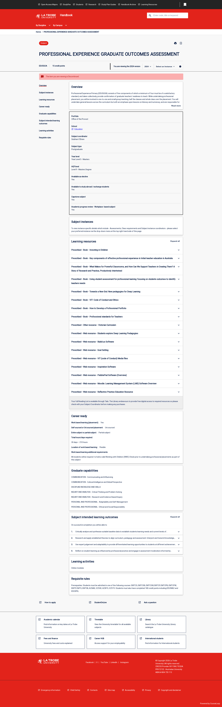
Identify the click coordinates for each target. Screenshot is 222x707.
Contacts (94, 690)
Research (92, 4)
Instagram (124, 662)
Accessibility (130, 690)
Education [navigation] (79, 129)
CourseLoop (215, 703)
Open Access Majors (49, 4)
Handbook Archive (128, 4)
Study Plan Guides (108, 4)
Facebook (90, 662)
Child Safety (75, 690)
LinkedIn (114, 662)
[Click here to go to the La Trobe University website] (46, 16)
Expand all (175, 241)
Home (38, 32)
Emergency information (50, 690)
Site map (111, 690)
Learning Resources (149, 4)
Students (79, 4)
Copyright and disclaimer (171, 690)
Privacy (148, 690)
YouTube (104, 662)
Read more (176, 106)
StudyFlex (67, 4)
